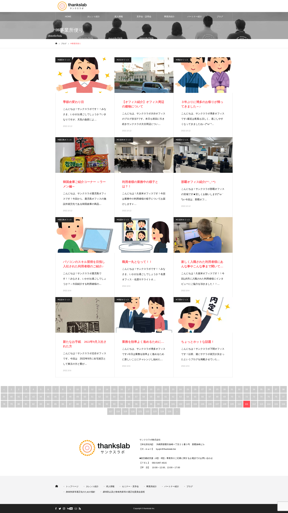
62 (173, 396)
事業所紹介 (169, 16)
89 (85, 404)
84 (48, 404)
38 (283, 389)
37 (276, 389)
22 (166, 389)
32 (239, 389)
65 (195, 396)
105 (202, 404)
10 (77, 389)
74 (261, 396)
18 (136, 389)
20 (151, 389)
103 (188, 404)
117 (110, 411)
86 (63, 404)
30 (224, 389)
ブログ (220, 16)
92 (107, 404)
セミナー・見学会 (130, 486)
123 (155, 411)
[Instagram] (63, 508)
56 (129, 396)
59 (151, 396)
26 (195, 389)
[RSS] (79, 508)
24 (180, 389)
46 (55, 396)
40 (11, 396)
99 (158, 404)
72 (246, 396)
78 (4, 404)
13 (99, 389)
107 (217, 404)
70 (232, 396)
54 (114, 396)
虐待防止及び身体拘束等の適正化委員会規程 (124, 492)
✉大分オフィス (123, 60)
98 (151, 404)
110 (239, 404)
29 (217, 389)
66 (202, 396)
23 (173, 389)
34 (254, 389)
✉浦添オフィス (64, 60)
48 (70, 396)
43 (33, 396)
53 (107, 396)
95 (129, 404)
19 (143, 389)
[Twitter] (59, 508)
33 (246, 389)
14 (107, 389)
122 (147, 411)
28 (210, 389)
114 (268, 404)
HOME (68, 16)
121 (140, 411)
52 (99, 396)
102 (180, 404)
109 (232, 404)
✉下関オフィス (182, 300)
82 (33, 404)
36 (268, 389)
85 (55, 404)
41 (19, 396)
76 (276, 396)
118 (118, 411)
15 (114, 389)
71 (239, 396)
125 (169, 411)
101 (173, 404)
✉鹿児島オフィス (65, 140)
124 (162, 411)
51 (92, 396)
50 (85, 396)
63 (180, 396)
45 (48, 396)
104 (195, 404)
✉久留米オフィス (124, 140)
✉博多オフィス (182, 60)
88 (77, 404)
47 (63, 396)
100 (166, 404)
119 (125, 411)
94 (121, 404)
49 (77, 396)
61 (166, 396)
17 (129, 389)
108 (224, 404)
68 (217, 396)
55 (121, 396)
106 (210, 404)
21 (158, 389)
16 (121, 389)
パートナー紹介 (194, 16)
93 (114, 404)
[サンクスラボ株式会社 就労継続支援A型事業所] (76, 6)
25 (188, 389)
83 (41, 404)
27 (202, 389)
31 (232, 389)
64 (188, 396)
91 (99, 404)
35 (261, 389)
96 (136, 404)
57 (136, 396)
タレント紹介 (93, 16)
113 (261, 404)
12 (92, 389)
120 (133, 411)
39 (4, 396)
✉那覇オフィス (182, 140)
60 (158, 396)
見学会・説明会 (144, 16)
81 (26, 404)
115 (276, 404)
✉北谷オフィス (64, 300)
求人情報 (118, 16)
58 (143, 396)
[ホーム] (56, 43)
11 (85, 389)
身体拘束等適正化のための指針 (80, 492)
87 (70, 404)
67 (210, 396)
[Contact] (75, 508)
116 (283, 404)
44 (41, 396)
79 (11, 404)
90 (92, 404)
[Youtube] (69, 508)
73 (254, 396)
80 (19, 404)
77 (283, 396)
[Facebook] (55, 508)
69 (224, 396)
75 (268, 396)
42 (26, 396)
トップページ (72, 486)
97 (143, 404)
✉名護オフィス (123, 220)
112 (254, 404)
